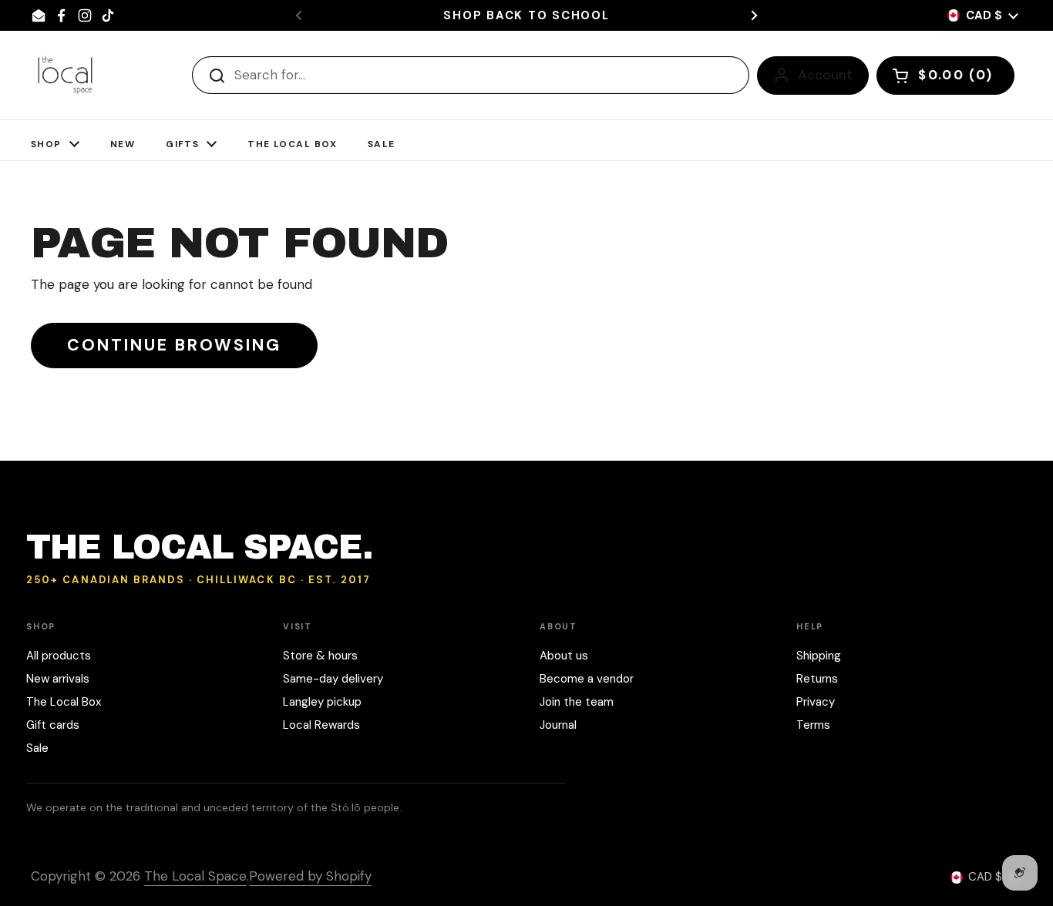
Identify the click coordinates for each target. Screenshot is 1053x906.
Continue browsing (174, 345)
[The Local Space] (65, 75)
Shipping (818, 655)
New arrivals (57, 678)
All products (58, 655)
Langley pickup (322, 702)
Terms (813, 725)
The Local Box (63, 702)
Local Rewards (321, 725)
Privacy (815, 702)
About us (564, 655)
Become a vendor (587, 678)
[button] (945, 75)
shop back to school (526, 16)
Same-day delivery (333, 678)
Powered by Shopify (310, 875)
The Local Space (195, 875)
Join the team (577, 702)
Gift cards (52, 725)
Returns (817, 678)
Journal (558, 725)
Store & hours (320, 655)
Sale (37, 748)
